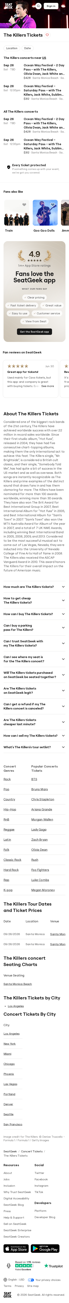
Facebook (41, 1179)
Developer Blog (44, 1217)
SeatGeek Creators (17, 1236)
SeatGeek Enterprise (17, 1230)
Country (9, 799)
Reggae (9, 829)
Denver (8, 1104)
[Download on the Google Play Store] (45, 1248)
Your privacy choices (48, 1280)
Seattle (8, 1114)
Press (7, 1211)
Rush (34, 860)
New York (10, 1043)
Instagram (41, 1185)
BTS (34, 779)
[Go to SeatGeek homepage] (9, 6)
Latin (7, 839)
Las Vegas (10, 1084)
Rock (7, 779)
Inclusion (9, 1185)
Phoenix (9, 1074)
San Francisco (13, 1124)
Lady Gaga (38, 829)
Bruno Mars (39, 789)
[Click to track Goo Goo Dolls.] (52, 204)
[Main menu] (63, 6)
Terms (7, 1286)
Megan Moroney (43, 890)
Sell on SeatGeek (15, 1224)
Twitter (39, 1173)
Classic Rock (12, 860)
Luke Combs (40, 880)
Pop (6, 789)
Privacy (19, 1286)
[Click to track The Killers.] (47, 35)
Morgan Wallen (42, 819)
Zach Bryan (39, 839)
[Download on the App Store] (16, 1248)
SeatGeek (10, 1151)
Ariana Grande (41, 809)
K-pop (8, 890)
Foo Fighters (40, 870)
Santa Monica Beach (18, 984)
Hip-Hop (10, 809)
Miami (7, 1053)
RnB (6, 819)
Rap (6, 880)
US (44, 58)
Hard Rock (11, 870)
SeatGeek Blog (14, 1204)
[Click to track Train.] (24, 204)
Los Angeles (16, 1006)
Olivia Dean (39, 849)
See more (47, 386)
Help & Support (14, 1217)
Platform (40, 1210)
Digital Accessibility (16, 1198)
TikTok (38, 1192)
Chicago (9, 1064)
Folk (6, 849)
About (8, 1173)
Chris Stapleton (42, 799)
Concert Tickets (31, 1151)
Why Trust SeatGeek (17, 1192)
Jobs (6, 1179)
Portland (9, 1094)
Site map (33, 1286)
